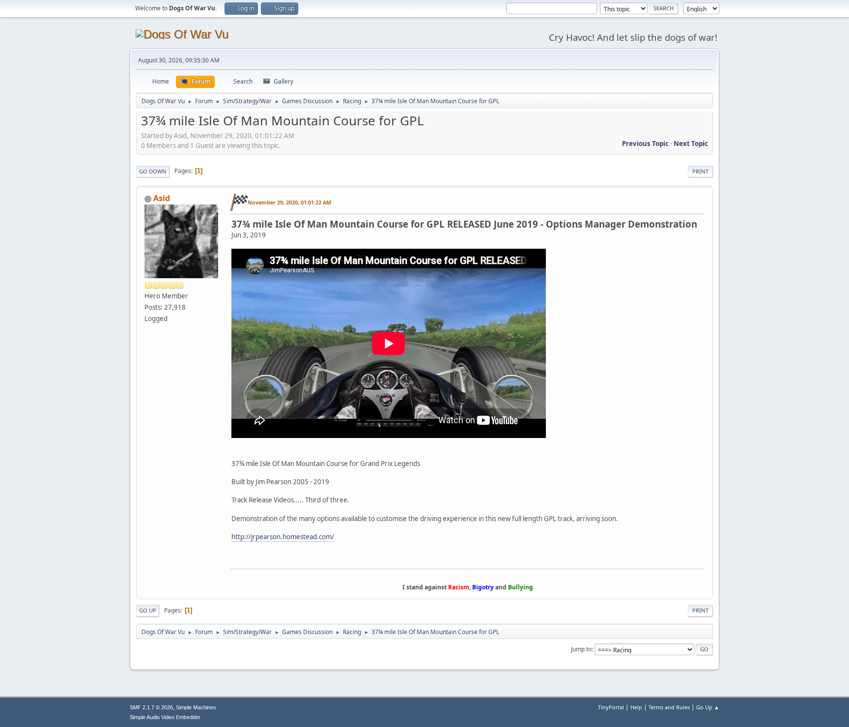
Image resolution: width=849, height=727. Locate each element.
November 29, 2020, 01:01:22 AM (289, 202)
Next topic (691, 143)
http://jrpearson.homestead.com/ (282, 536)
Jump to (581, 649)
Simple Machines (196, 707)
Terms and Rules (669, 707)
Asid (161, 198)
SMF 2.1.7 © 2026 (151, 707)
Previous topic (645, 143)
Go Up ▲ (707, 707)
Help (636, 707)
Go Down (153, 171)
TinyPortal (611, 707)
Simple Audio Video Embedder (165, 717)
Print (700, 171)
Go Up (147, 610)
